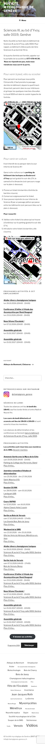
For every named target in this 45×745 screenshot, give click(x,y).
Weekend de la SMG (12, 529)
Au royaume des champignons (26, 667)
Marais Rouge (12, 703)
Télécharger (29, 645)
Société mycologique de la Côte (22, 716)
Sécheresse (31, 720)
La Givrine (29, 699)
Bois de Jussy (22, 674)
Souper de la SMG (15, 720)
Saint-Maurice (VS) (12, 480)
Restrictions (35, 713)
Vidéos (32, 725)
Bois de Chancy (30, 670)
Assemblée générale (13, 330)
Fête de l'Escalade (17, 685)
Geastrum (34, 686)
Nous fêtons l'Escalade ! (14, 321)
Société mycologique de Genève (19, 7)
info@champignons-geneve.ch (15, 739)
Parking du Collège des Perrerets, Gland (20, 463)
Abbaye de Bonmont (15, 663)
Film (32, 682)
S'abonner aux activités (22, 637)
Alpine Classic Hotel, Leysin (15, 507)
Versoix (18, 725)
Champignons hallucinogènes (22, 678)
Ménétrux (16, 708)
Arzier (11, 666)
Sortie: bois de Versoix (13, 560)
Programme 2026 (14, 645)
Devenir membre (20, 450)
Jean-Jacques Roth (22, 694)
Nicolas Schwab (30, 709)
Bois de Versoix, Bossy (13, 566)
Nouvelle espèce (13, 713)
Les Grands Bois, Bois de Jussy (16, 521)
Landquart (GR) (10, 494)
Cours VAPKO (10, 501)
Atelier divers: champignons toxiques (20, 300)
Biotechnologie (14, 670)
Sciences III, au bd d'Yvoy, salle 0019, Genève (22, 552)
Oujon (25, 713)
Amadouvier (32, 663)
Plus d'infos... (9, 466)
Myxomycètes (28, 703)
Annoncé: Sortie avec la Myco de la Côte (21, 457)
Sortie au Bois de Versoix (14, 515)
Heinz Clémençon (16, 690)
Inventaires (29, 690)
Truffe (8, 726)
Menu (23, 20)
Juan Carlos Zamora (16, 699)
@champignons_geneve (22, 394)
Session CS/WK (10, 487)
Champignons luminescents (19, 682)
